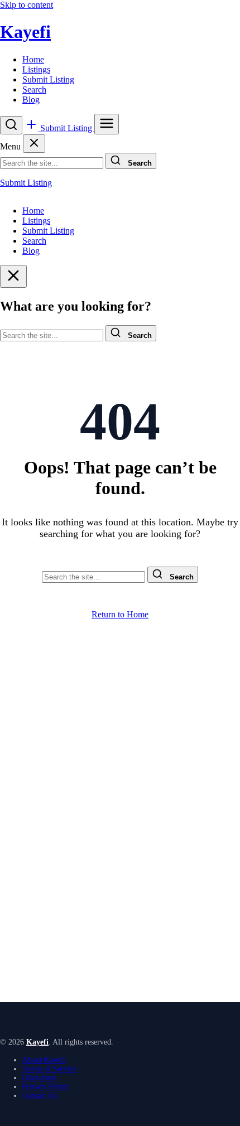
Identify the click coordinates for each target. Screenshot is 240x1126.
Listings (36, 69)
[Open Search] (11, 125)
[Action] (32, 128)
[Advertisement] (120, 838)
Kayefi (25, 32)
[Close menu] (34, 143)
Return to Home (120, 614)
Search (34, 89)
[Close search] (13, 276)
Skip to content (26, 4)
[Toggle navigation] (106, 124)
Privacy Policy (45, 1086)
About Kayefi (43, 1060)
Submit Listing (48, 79)
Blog (31, 99)
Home (33, 59)
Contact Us (39, 1095)
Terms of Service (49, 1069)
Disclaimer (39, 1078)
